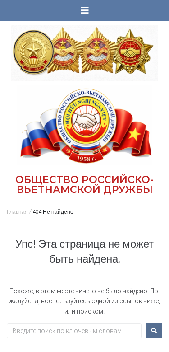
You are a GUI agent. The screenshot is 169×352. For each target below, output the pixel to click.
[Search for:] (74, 330)
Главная (17, 212)
